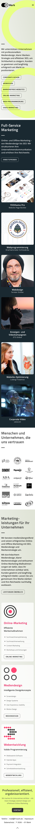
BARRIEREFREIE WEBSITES (14, 89)
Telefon (4, 818)
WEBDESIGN (8, 83)
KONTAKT (17, 810)
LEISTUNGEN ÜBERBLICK (13, 592)
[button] (33, 5)
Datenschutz (9, 822)
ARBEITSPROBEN (10, 159)
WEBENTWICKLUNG (13, 775)
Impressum (29, 818)
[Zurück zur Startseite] (8, 5)
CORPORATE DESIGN (11, 77)
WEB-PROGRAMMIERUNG (13, 101)
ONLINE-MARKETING (11, 95)
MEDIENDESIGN (12, 716)
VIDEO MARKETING (10, 107)
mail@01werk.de (16, 818)
